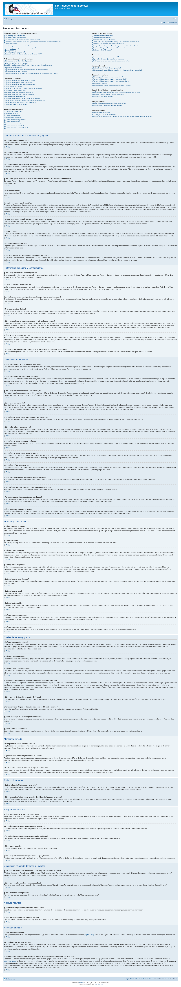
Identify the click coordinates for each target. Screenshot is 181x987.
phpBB (81, 982)
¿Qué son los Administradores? (102, 35)
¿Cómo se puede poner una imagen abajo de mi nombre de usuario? (26, 69)
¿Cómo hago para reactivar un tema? (16, 104)
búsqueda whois (10, 961)
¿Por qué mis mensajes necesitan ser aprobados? (20, 102)
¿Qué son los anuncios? (12, 122)
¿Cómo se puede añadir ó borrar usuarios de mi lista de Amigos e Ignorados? (117, 70)
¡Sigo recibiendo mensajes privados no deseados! (108, 59)
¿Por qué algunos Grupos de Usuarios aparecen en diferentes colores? (115, 46)
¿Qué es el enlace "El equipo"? (102, 50)
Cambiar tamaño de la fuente (175, 18)
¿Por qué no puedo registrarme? (14, 52)
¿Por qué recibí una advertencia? (14, 96)
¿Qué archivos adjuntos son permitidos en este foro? (109, 103)
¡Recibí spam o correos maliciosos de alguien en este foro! (111, 61)
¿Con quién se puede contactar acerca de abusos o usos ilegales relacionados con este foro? (122, 116)
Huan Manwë (99, 984)
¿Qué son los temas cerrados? (14, 126)
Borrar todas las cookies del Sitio (140, 979)
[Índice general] (29, 8)
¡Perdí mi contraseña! (11, 44)
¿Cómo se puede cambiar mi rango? (15, 71)
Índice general (11, 19)
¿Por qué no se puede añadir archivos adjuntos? (19, 94)
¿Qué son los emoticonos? (12, 115)
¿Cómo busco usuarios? (100, 83)
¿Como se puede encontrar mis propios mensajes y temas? (111, 85)
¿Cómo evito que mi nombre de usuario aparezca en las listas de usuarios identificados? (32, 42)
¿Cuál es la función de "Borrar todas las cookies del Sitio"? (23, 54)
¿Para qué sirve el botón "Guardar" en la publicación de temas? (24, 100)
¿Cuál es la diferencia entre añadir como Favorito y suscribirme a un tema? (116, 92)
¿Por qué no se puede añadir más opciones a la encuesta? (23, 88)
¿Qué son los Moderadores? (101, 37)
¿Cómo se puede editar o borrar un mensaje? (18, 82)
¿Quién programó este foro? (101, 112)
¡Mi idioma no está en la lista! (13, 67)
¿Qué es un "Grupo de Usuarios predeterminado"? (108, 48)
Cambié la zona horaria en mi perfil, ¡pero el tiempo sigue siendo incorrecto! (28, 65)
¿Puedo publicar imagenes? (13, 117)
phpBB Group (89, 935)
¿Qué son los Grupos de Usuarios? (103, 40)
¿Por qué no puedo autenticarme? (15, 35)
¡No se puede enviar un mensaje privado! (105, 57)
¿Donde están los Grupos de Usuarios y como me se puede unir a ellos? (115, 42)
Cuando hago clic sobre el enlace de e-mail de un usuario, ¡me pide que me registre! (31, 73)
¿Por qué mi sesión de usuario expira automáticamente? (22, 40)
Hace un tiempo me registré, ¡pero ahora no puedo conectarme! (24, 48)
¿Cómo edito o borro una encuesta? (15, 90)
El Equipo (126, 979)
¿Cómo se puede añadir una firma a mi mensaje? (20, 84)
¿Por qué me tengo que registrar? (15, 37)
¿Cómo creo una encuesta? (13, 86)
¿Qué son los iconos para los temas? (16, 128)
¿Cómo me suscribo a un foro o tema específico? (108, 94)
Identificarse (173, 22)
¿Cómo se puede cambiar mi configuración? (18, 61)
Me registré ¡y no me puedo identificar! (16, 46)
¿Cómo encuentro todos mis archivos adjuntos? (107, 105)
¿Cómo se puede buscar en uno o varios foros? (107, 77)
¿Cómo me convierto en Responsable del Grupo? (108, 44)
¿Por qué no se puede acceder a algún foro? (18, 92)
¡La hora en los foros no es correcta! (16, 63)
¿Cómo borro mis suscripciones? (103, 96)
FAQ (164, 22)
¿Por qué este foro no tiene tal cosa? (104, 114)
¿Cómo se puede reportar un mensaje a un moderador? (22, 98)
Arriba (8, 147)
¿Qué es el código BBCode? (13, 111)
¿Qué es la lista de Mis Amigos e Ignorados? (106, 68)
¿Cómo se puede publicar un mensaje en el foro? (20, 80)
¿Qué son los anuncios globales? (14, 120)
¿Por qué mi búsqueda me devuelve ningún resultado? (109, 79)
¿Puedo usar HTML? (10, 113)
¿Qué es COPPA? (10, 50)
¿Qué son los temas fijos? (12, 124)
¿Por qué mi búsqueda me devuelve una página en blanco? (111, 81)
